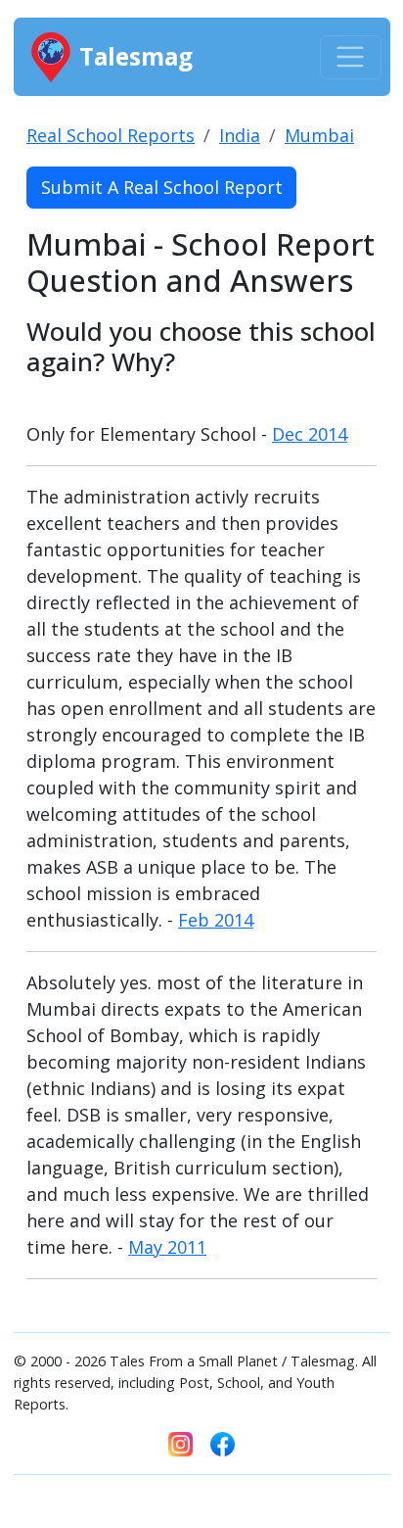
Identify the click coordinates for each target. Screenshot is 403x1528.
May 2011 (167, 1247)
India (239, 135)
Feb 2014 (215, 919)
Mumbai (319, 135)
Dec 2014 (309, 434)
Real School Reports (110, 135)
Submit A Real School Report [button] (162, 187)
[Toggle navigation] (350, 57)
